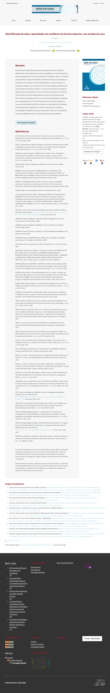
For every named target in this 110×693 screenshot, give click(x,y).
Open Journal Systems (65, 563)
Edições (28, 21)
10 (16, 541)
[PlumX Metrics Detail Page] (87, 566)
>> (20, 541)
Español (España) (37, 644)
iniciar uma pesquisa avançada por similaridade (37, 545)
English (33, 642)
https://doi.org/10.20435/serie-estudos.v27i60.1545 (55, 42)
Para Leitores (36, 567)
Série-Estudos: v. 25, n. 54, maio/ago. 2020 (25, 510)
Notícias (43, 21)
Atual (14, 21)
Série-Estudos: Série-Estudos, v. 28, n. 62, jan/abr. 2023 (80, 490)
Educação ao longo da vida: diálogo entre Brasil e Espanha (84, 508)
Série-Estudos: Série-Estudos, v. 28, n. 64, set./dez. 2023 (41, 505)
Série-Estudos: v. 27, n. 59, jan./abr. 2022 (43, 500)
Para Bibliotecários (38, 572)
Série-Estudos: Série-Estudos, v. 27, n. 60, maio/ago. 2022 (68, 495)
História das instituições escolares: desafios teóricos (18, 594)
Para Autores (35, 570)
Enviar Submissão (92, 21)
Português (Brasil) (13, 3)
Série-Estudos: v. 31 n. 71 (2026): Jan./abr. (72, 526)
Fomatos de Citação (92, 152)
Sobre (58, 21)
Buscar (74, 21)
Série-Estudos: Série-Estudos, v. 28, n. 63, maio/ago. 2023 (61, 516)
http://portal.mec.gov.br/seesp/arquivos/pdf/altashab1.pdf (34, 430)
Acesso (102, 3)
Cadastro (96, 3)
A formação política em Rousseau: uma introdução (18, 570)
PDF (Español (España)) (26, 123)
